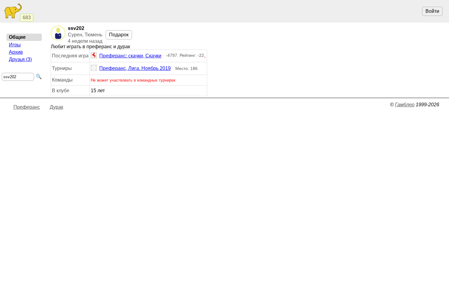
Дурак (56, 107)
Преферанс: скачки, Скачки (130, 55)
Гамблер (404, 104)
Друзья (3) (20, 59)
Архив (16, 52)
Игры (15, 44)
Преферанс (26, 107)
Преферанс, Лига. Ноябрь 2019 (135, 68)
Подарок (119, 34)
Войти (432, 11)
